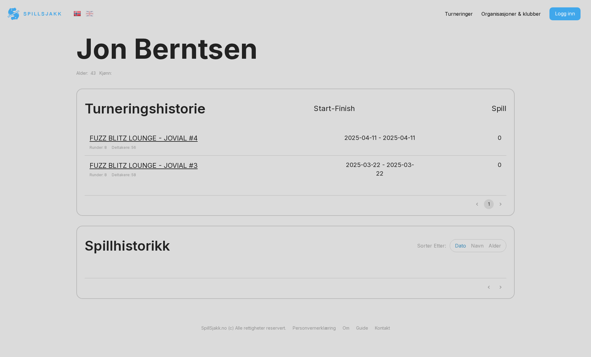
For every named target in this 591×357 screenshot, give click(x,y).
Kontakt (382, 328)
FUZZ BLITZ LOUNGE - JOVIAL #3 (144, 165)
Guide (362, 328)
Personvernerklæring (314, 328)
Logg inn (565, 13)
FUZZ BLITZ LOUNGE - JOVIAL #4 (144, 138)
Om (346, 328)
